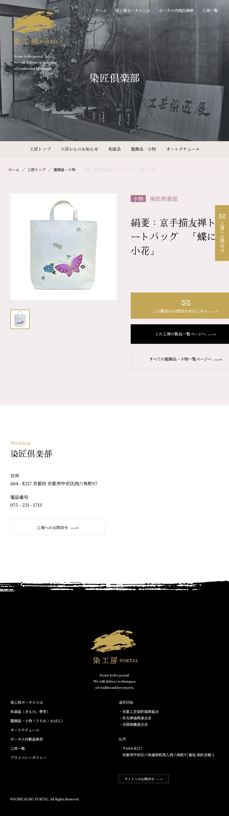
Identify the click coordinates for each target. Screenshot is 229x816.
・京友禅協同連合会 (135, 718)
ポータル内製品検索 (26, 739)
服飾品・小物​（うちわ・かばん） (37, 720)
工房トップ (40, 149)
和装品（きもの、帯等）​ (30, 711)
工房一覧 (210, 10)
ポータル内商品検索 (176, 10)
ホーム (101, 10)
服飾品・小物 (143, 149)
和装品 (114, 149)
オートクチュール (183, 149)
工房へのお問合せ (52, 527)
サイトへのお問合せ (139, 778)
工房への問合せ (222, 236)
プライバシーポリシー (28, 757)
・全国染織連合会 (133, 724)
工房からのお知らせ (79, 149)
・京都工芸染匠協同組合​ (139, 711)
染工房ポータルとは (132, 10)
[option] (63, 247)
